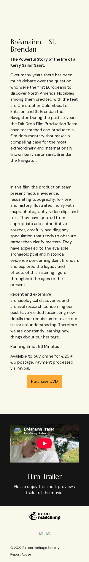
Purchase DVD (44, 381)
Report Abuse (20, 554)
